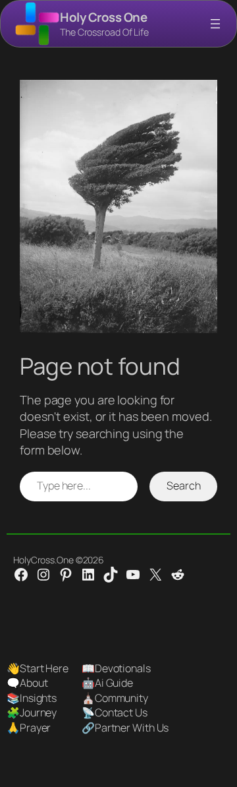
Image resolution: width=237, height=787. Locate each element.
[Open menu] (215, 24)
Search (183, 485)
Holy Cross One (103, 17)
